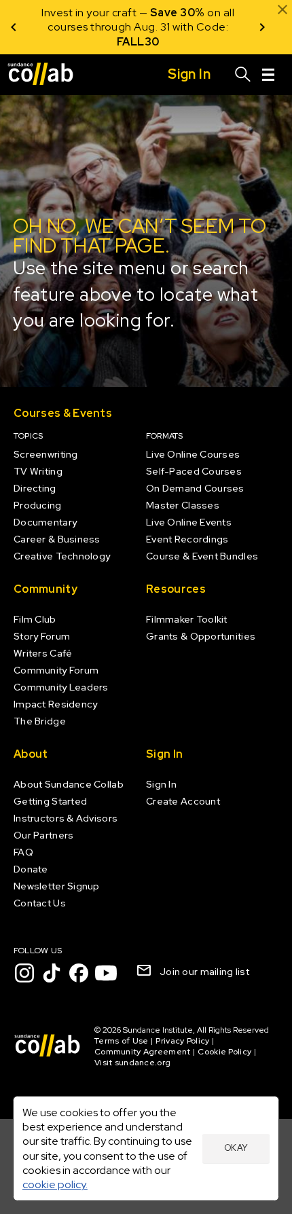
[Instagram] (24, 973)
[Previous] (13, 27)
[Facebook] (79, 973)
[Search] (243, 74)
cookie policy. (55, 1184)
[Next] (262, 27)
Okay (236, 1148)
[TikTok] (51, 973)
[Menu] (268, 74)
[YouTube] (106, 973)
